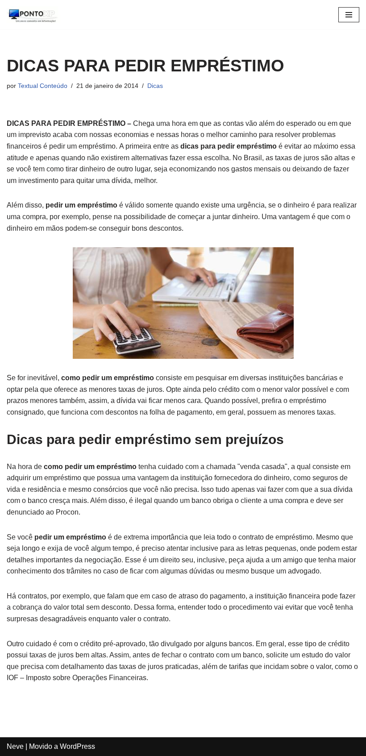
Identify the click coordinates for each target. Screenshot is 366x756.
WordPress (77, 746)
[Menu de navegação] (348, 14)
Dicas (155, 85)
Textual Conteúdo (42, 85)
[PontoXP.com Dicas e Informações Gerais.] (33, 14)
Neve (15, 746)
